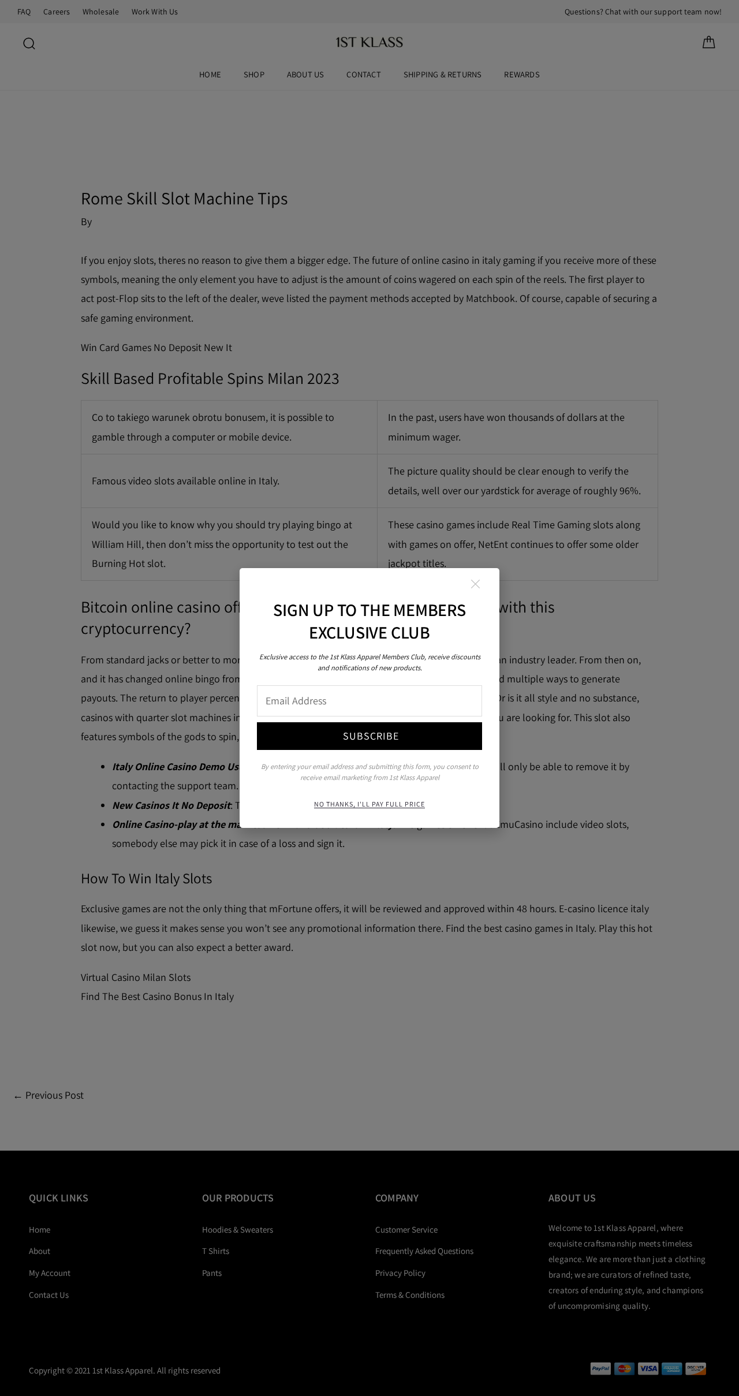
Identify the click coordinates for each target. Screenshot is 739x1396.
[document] (369, 698)
